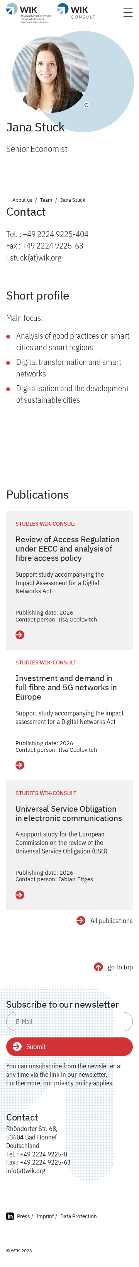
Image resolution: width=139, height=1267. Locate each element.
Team (46, 200)
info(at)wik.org (25, 1171)
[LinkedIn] (10, 1217)
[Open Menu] (128, 15)
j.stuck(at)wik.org (33, 257)
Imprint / (46, 1216)
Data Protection (78, 1216)
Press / (25, 1216)
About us (22, 200)
